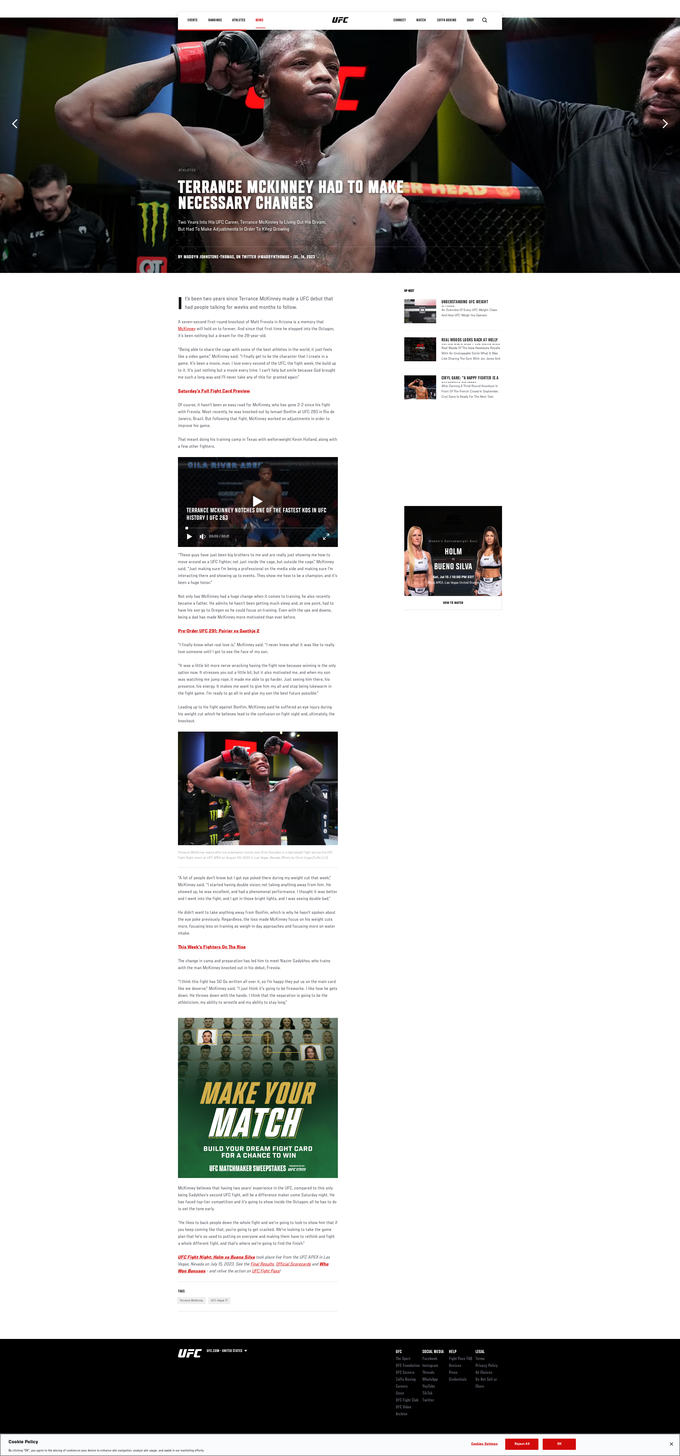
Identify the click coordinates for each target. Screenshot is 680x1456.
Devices (455, 1365)
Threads (428, 1372)
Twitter (428, 1400)
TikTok (427, 1393)
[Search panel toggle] (484, 20)
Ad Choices (483, 1372)
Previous (16, 123)
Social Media (433, 1352)
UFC (399, 1352)
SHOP (470, 20)
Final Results (262, 1264)
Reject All (522, 1444)
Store (400, 1393)
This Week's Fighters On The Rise (212, 947)
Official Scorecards (293, 1264)
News (259, 20)
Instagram (430, 1365)
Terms (480, 1359)
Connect (399, 20)
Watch (421, 20)
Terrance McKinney (191, 1300)
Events (192, 20)
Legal (479, 1352)
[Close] (671, 1444)
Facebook (429, 1359)
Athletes (238, 20)
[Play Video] (258, 502)
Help (452, 1352)
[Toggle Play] (189, 536)
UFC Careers (405, 1372)
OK (559, 1444)
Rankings (215, 20)
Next (663, 123)
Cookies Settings (484, 1444)
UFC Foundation (408, 1365)
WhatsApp (430, 1379)
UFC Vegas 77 (219, 1300)
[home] (340, 20)
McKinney (187, 329)
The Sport (403, 1359)
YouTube (428, 1386)
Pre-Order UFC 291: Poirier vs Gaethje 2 (219, 631)
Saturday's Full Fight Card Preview (214, 391)
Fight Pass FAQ (460, 1359)
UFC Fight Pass (266, 1271)
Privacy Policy (486, 1365)
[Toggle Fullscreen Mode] (326, 536)
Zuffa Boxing (446, 20)
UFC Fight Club (407, 1400)
